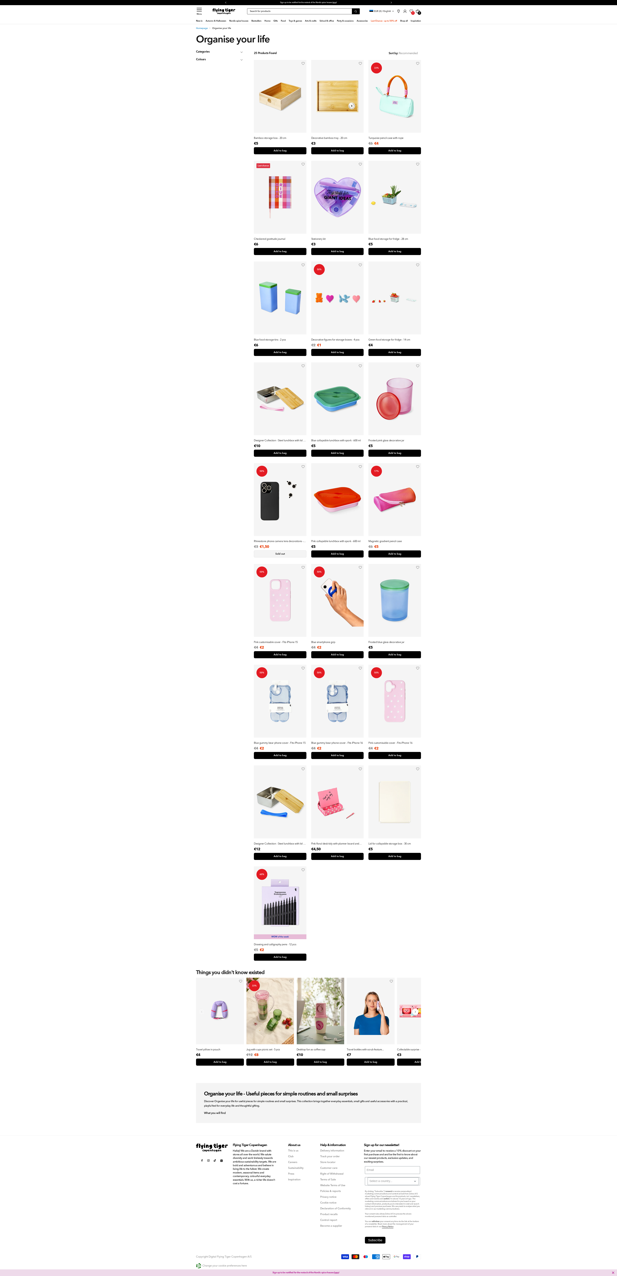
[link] (398, 11)
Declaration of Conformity (335, 1208)
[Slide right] (415, 1012)
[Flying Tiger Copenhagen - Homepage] (223, 11)
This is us (293, 1150)
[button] (199, 11)
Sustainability (296, 1168)
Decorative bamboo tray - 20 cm (329, 138)
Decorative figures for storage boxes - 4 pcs (335, 340)
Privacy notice (328, 1197)
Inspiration (294, 1179)
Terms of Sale (328, 1179)
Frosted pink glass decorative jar (386, 440)
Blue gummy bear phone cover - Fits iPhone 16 (337, 743)
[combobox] (393, 1181)
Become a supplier (331, 1226)
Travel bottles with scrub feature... (365, 1049)
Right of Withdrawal (332, 1174)
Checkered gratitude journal (269, 239)
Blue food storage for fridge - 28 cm (388, 239)
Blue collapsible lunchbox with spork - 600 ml (336, 440)
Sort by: (393, 53)
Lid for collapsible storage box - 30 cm (389, 844)
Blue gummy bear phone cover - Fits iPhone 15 (279, 743)
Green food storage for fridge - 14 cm (389, 340)
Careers (292, 1162)
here (336, 1273)
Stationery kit (318, 239)
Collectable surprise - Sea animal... (416, 1049)
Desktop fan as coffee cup (311, 1049)
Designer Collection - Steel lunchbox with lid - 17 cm (279, 440)
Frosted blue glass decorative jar (386, 642)
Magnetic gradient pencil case (385, 541)
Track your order (330, 1156)
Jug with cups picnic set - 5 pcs (263, 1049)
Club (291, 1156)
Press (291, 1174)
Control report (328, 1220)
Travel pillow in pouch (208, 1049)
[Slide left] (201, 1012)
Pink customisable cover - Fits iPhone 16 (390, 743)
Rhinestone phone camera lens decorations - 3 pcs (279, 541)
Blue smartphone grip (323, 642)
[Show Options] (415, 1181)
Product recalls (329, 1214)
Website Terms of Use (332, 1185)
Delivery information (332, 1150)
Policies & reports (330, 1191)
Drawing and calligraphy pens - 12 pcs (275, 944)
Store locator (327, 1162)
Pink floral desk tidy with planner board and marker (335, 844)
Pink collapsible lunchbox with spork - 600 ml (336, 541)
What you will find (215, 1113)
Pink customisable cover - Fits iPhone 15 (276, 642)
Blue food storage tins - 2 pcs (270, 340)
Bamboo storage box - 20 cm (270, 138)
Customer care (328, 1168)
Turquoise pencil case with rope (385, 138)
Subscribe (375, 1240)
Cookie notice (328, 1202)
